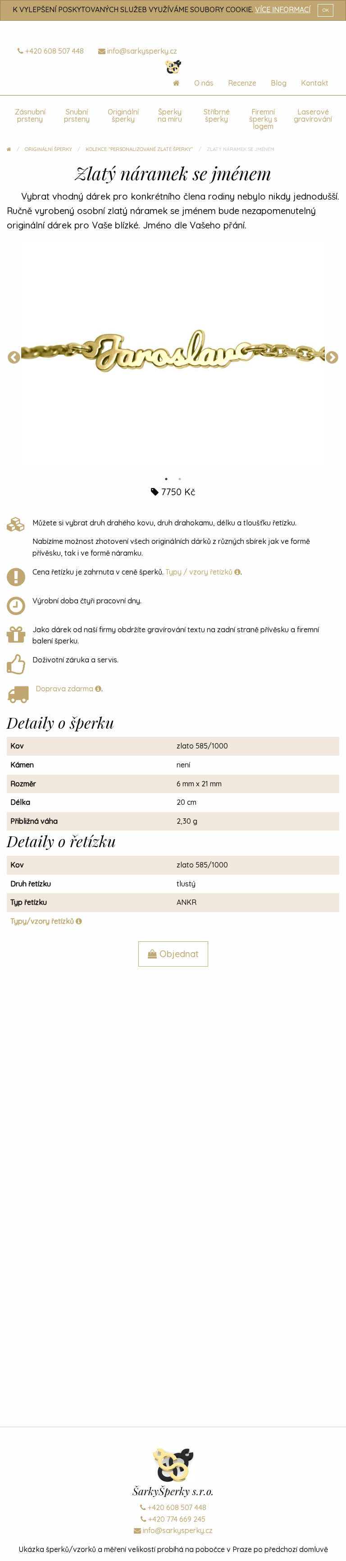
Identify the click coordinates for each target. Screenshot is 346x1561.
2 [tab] (179, 479)
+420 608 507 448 (53, 50)
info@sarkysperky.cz (141, 50)
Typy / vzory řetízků (199, 571)
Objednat (178, 953)
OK (326, 10)
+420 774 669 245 (175, 1519)
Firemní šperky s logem (263, 119)
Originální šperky (123, 115)
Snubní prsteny (77, 115)
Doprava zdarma (65, 688)
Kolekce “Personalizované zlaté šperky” (139, 149)
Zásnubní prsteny (30, 115)
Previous (14, 358)
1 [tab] (166, 479)
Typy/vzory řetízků (43, 921)
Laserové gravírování (313, 115)
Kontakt (314, 82)
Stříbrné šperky (217, 115)
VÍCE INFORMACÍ (282, 9)
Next (332, 358)
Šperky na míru (170, 115)
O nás (204, 82)
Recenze (242, 82)
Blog (279, 82)
